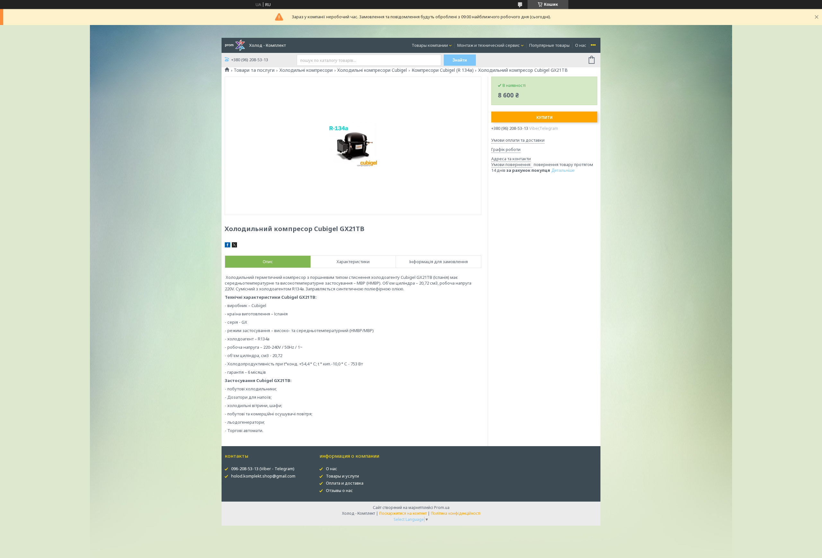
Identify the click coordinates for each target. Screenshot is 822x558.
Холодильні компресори (306, 70)
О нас (580, 45)
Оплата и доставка (344, 483)
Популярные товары (549, 45)
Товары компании (430, 45)
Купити (544, 117)
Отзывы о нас (339, 490)
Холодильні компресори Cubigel (372, 70)
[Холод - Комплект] (235, 45)
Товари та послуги (254, 70)
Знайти (459, 60)
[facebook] (227, 246)
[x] (234, 246)
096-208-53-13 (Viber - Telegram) (262, 468)
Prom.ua (442, 507)
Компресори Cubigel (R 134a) (443, 70)
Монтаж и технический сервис (488, 45)
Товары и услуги (342, 476)
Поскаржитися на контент (403, 513)
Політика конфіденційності (455, 513)
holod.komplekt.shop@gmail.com (263, 476)
